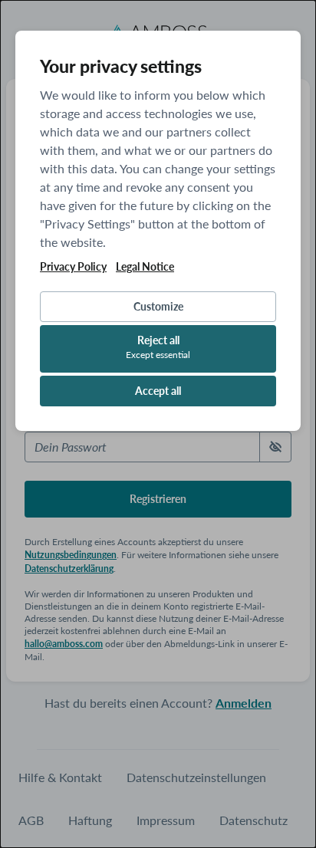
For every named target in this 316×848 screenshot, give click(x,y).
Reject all (158, 347)
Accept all (158, 390)
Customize (158, 306)
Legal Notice (145, 267)
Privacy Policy (73, 267)
